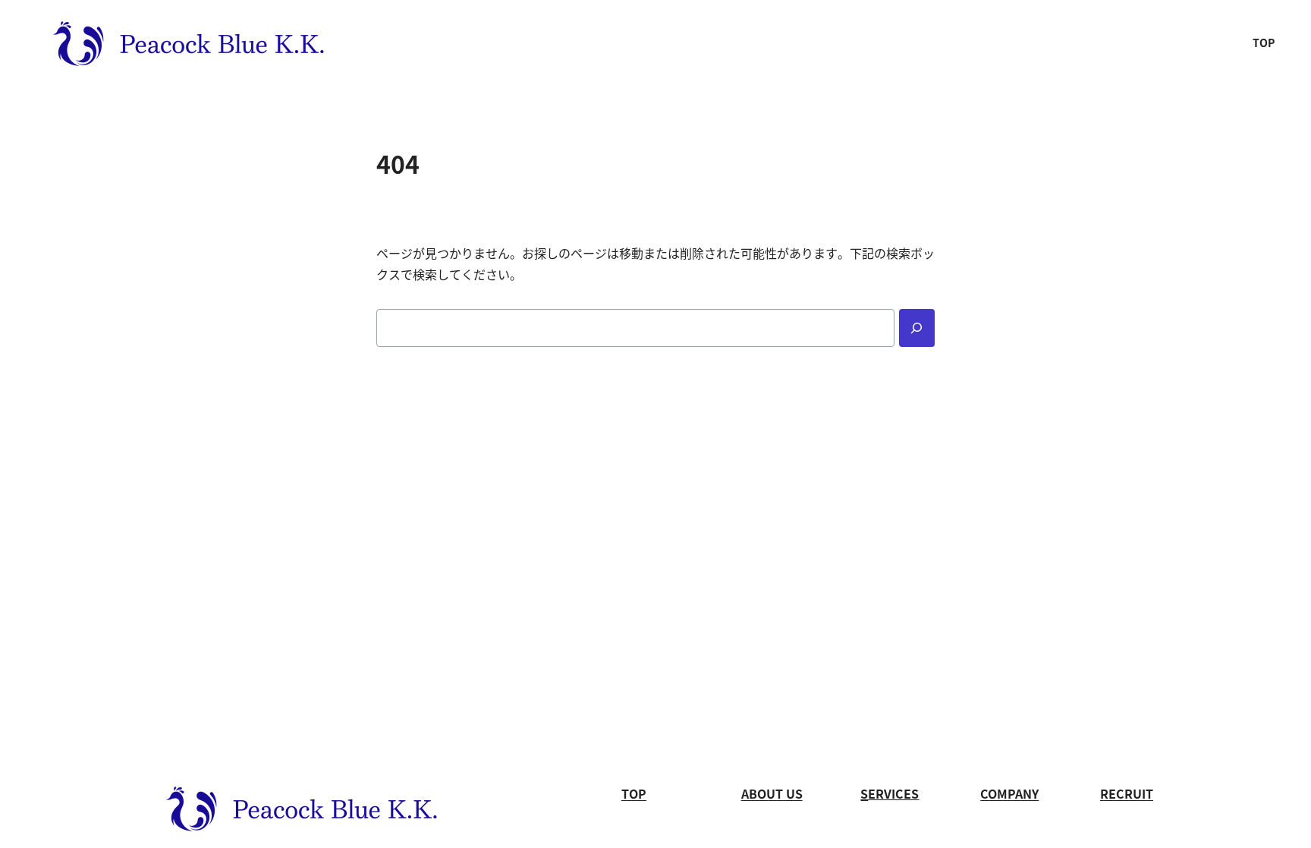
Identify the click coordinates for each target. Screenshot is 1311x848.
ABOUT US (772, 794)
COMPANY (1009, 794)
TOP (1264, 43)
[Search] (917, 328)
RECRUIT (1126, 794)
